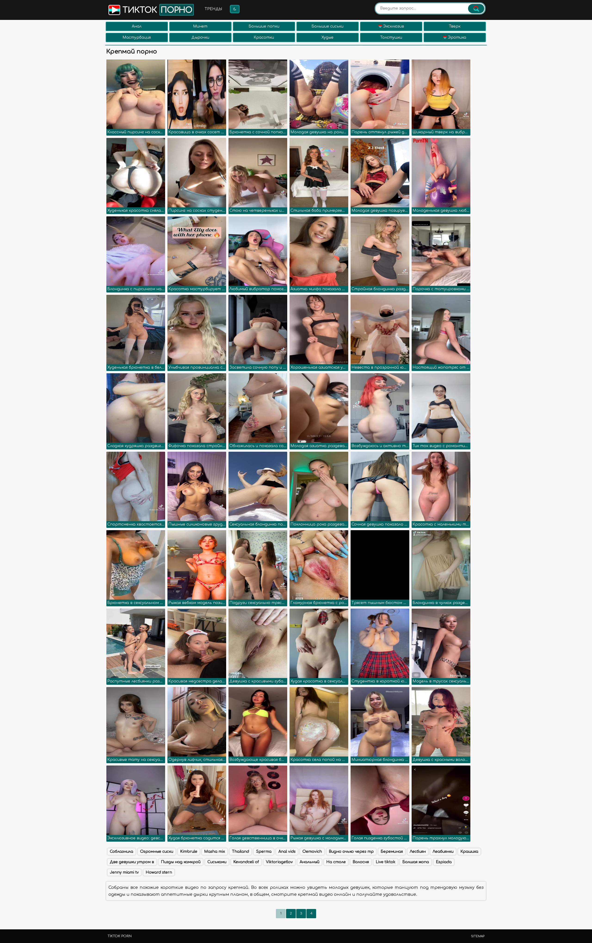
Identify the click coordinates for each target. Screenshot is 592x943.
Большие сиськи (327, 26)
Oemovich (312, 852)
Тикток (156, 10)
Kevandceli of (246, 862)
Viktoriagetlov (279, 862)
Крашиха (469, 852)
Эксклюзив (393, 26)
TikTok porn (120, 936)
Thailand (240, 852)
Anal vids (287, 852)
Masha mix (214, 852)
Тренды (213, 9)
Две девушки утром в (132, 862)
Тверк (454, 26)
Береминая (392, 852)
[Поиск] (476, 8)
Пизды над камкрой (180, 862)
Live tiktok (385, 862)
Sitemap (477, 936)
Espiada (444, 862)
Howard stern (159, 872)
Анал (137, 26)
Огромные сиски (156, 852)
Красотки (264, 37)
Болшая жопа (415, 862)
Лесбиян (418, 852)
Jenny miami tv (124, 872)
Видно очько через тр (351, 852)
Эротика (456, 37)
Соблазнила (121, 852)
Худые (327, 37)
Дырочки (200, 37)
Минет (200, 26)
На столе (336, 862)
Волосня (361, 862)
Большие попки (264, 26)
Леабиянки (443, 852)
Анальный (309, 862)
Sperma (263, 852)
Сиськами (216, 862)
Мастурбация (137, 37)
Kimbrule (188, 852)
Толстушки (391, 37)
